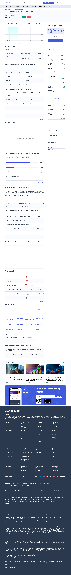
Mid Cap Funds (48, 505)
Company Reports (9, 455)
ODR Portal (7, 564)
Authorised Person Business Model (26, 456)
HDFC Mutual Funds (40, 503)
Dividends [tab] (16, 125)
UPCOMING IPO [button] (54, 447)
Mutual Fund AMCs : (9, 503)
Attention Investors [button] (9, 511)
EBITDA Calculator (39, 438)
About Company (41, 19)
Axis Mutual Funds (33, 503)
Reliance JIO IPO (54, 449)
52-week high (21, 337)
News (27, 6)
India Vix (53, 490)
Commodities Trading (55, 434)
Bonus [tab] (20, 125)
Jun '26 (27, 157)
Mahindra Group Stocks (52, 142)
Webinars (7, 431)
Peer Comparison (50, 19)
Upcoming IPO (23, 430)
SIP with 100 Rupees (24, 426)
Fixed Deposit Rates (45, 483)
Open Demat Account (48, 2)
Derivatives (53, 433)
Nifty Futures (12, 492)
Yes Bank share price (9, 471)
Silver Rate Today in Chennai (40, 499)
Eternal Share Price (39, 470)
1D (18, 43)
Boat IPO (53, 452)
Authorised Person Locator (25, 460)
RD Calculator (38, 435)
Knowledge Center (9, 448)
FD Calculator (38, 434)
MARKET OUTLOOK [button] (39, 447)
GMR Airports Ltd (9, 276)
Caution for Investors (24, 564)
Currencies (22, 435)
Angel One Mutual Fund (18, 503)
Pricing (45, 6)
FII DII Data (38, 457)
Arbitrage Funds (37, 505)
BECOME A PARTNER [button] (24, 447)
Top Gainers (38, 455)
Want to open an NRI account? (56, 43)
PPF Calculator (38, 441)
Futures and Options (24, 431)
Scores (34, 561)
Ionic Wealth (21, 481)
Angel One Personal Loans (26, 562)
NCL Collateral (49, 562)
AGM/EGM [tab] (35, 125)
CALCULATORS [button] (39, 422)
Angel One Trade (19, 483)
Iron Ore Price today (46, 501)
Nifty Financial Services (22, 490)
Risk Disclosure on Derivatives (15, 564)
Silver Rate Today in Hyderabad (17, 499)
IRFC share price (8, 466)
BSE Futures (41, 492)
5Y (30, 43)
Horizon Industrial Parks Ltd (11, 285)
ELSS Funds (19, 505)
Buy (24, 17)
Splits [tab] (25, 125)
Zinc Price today (31, 501)
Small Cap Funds (31, 505)
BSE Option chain (49, 495)
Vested (23, 485)
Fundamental (7, 19)
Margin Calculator (9, 342)
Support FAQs (24, 476)
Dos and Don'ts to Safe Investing (26, 561)
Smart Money (8, 449)
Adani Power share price (40, 467)
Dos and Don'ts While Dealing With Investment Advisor (46, 561)
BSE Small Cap (14, 337)
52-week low (28, 337)
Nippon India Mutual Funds (58, 503)
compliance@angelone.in (31, 551)
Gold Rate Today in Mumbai (15, 497)
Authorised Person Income (25, 453)
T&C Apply (60, 561)
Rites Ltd (8, 297)
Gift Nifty (14, 339)
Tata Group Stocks (51, 147)
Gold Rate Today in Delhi (25, 497)
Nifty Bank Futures (19, 492)
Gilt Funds (43, 505)
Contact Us (8, 427)
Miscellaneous (11, 15)
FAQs (57, 561)
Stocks (22, 423)
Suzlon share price (9, 467)
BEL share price (38, 471)
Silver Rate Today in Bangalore (28, 499)
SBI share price (23, 470)
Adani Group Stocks (52, 133)
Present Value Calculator (40, 437)
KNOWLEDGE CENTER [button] (55, 422)
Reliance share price (55, 466)
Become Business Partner (25, 448)
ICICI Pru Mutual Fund (49, 503)
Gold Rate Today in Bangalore (58, 497)
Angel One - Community (9, 456)
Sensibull (11, 485)
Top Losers (38, 456)
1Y (28, 43)
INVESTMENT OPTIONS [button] (25, 422)
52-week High (38, 452)
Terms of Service (30, 557)
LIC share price (54, 471)
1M (22, 43)
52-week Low (38, 453)
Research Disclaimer (8, 561)
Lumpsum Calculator (26, 342)
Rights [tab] (30, 125)
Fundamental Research (9, 452)
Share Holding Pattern (31, 19)
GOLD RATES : (7, 497)
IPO (52, 431)
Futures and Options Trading (56, 435)
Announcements (38, 449)
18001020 (17, 476)
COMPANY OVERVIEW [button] (9, 422)
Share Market (54, 430)
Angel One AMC (15, 481)
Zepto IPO (53, 453)
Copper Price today (15, 501)
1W (20, 43)
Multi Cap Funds (55, 505)
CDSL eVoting (55, 562)
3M (24, 43)
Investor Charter (34, 562)
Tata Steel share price (39, 466)
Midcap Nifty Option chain (31, 495)
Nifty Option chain (13, 495)
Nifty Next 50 (32, 339)
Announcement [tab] (9, 125)
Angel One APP (13, 483)
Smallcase (16, 485)
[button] (24, 349)
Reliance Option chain (40, 495)
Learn (23, 6)
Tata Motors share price (9, 470)
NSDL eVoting (61, 562)
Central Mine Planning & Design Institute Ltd (14, 289)
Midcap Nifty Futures (27, 492)
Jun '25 (8, 157)
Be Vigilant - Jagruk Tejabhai (10, 457)
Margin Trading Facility (33, 483)
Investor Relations (9, 430)
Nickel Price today (38, 501)
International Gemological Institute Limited (14, 293)
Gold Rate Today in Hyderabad (46, 497)
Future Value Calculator (40, 431)
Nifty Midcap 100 (36, 490)
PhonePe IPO (54, 455)
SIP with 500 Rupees (24, 427)
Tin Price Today (53, 501)
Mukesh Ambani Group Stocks (53, 144)
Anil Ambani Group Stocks (53, 135)
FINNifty (7, 337)
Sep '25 (13, 157)
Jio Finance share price (55, 470)
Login (57, 2)
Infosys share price (54, 467)
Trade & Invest (8, 6)
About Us (7, 426)
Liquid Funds (24, 505)
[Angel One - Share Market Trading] (10, 2)
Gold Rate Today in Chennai (35, 497)
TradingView (27, 485)
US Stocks (22, 433)
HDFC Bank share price (24, 466)
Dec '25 (18, 157)
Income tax (53, 437)
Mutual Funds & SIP (16, 6)
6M (26, 43)
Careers (7, 433)
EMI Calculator (38, 442)
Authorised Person (54, 438)
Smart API (39, 483)
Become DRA (23, 449)
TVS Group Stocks (51, 149)
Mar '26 (23, 157)
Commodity (23, 437)
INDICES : (6, 490)
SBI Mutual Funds (26, 503)
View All (64, 362)
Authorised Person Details (25, 459)
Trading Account (54, 426)
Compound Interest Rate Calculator (42, 433)
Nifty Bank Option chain (21, 495)
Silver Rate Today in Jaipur (50, 499)
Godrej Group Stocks (52, 140)
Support (50, 6)
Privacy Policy (24, 557)
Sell (29, 17)
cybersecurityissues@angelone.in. (35, 554)
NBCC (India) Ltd (9, 281)
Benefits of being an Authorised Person (27, 452)
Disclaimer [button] (7, 540)
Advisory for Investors (42, 562)
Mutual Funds (54, 423)
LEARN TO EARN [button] (9, 447)
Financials (14, 19)
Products (32, 6)
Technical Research (9, 453)
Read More (42, 200)
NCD (21, 438)
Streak (20, 485)
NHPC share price (24, 467)
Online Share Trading (55, 427)
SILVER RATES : (7, 499)
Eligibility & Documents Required (26, 455)
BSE (11, 13)
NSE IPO (53, 448)
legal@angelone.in (32, 555)
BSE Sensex (8, 339)
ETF (21, 434)
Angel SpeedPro (26, 483)
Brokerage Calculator (39, 423)
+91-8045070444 (22, 554)
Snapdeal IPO (54, 456)
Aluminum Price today (23, 501)
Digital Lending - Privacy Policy (16, 562)
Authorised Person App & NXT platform (27, 457)
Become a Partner (38, 6)
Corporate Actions (21, 19)
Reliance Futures (35, 492)
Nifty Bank (26, 339)
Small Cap (6, 15)
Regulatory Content (16, 561)
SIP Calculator (17, 342)
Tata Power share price (24, 471)
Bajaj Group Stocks (51, 137)
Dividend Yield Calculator (40, 430)
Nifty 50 (20, 339)
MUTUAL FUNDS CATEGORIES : (10, 505)
